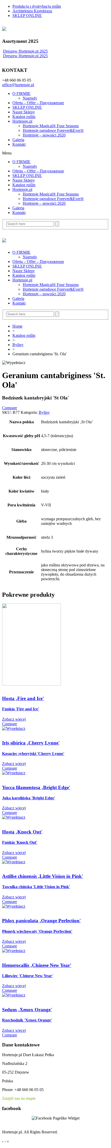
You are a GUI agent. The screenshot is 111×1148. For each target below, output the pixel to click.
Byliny (17, 344)
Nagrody (30, 98)
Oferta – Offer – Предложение (38, 103)
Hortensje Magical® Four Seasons (51, 126)
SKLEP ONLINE (27, 107)
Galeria (18, 140)
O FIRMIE (21, 93)
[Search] (57, 224)
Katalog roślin (23, 116)
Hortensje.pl (22, 121)
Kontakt (19, 144)
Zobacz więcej (14, 719)
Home (17, 326)
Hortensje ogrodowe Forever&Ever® (53, 130)
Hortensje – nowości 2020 (44, 135)
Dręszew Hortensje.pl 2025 (25, 51)
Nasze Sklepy (23, 112)
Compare (9, 408)
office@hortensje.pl (18, 85)
